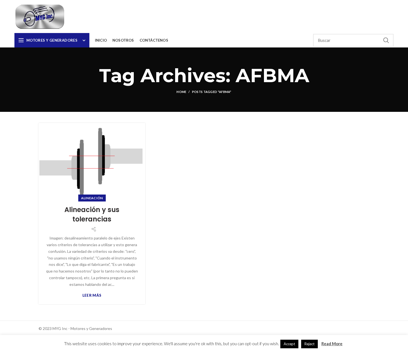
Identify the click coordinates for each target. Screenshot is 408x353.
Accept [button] (289, 344)
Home (181, 92)
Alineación (92, 198)
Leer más (91, 295)
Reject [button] (309, 344)
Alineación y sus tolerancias (91, 214)
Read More (331, 343)
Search (386, 40)
